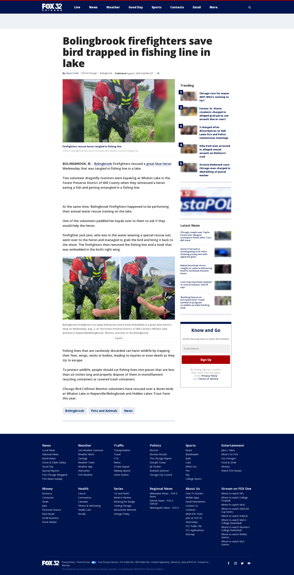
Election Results (158, 454)
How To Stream (194, 493)
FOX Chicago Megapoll (54, 474)
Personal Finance (51, 509)
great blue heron (158, 164)
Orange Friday (121, 513)
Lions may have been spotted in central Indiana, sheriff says (196, 284)
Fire (188, 470)
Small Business (50, 518)
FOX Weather (85, 474)
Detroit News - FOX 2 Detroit (161, 502)
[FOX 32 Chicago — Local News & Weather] (53, 7)
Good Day (47, 466)
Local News (48, 450)
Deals (45, 501)
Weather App (85, 466)
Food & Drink (228, 462)
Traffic (119, 445)
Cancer (82, 493)
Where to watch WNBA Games (234, 536)
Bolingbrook (106, 73)
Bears (189, 450)
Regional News (161, 489)
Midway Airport (122, 470)
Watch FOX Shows (231, 470)
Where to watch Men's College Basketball (233, 521)
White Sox (191, 466)
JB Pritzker (155, 466)
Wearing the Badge (124, 501)
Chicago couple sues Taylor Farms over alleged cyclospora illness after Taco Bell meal (195, 236)
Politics (155, 445)
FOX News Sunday (52, 478)
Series (118, 489)
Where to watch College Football (234, 499)
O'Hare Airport (122, 466)
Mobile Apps (192, 497)
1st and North (121, 493)
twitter (242, 563)
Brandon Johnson (159, 470)
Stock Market (49, 522)
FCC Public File (194, 526)
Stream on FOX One (236, 489)
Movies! (225, 466)
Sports (191, 445)
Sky (187, 474)
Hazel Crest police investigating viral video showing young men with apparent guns (193, 252)
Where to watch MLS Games (232, 543)
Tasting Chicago (123, 505)
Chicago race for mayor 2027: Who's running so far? (214, 97)
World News (49, 458)
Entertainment (232, 445)
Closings (82, 458)
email (249, 563)
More (213, 7)
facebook (228, 563)
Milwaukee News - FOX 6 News (163, 495)
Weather (84, 445)
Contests (190, 509)
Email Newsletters (196, 501)
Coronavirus (84, 497)
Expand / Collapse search (250, 7)
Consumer (48, 497)
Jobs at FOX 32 (194, 518)
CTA (116, 458)
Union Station (121, 474)
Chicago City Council (161, 474)
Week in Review (122, 497)
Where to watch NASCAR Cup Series (235, 510)
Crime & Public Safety (54, 462)
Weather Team (86, 462)
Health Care (84, 509)
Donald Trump (158, 462)
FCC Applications (195, 530)
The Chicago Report (161, 458)
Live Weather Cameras (90, 450)
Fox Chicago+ (228, 458)
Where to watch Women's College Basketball (235, 528)
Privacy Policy (209, 375)
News (128, 411)
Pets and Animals (104, 411)
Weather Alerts (86, 454)
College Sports (194, 478)
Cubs (188, 462)
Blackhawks (192, 454)
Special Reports (50, 470)
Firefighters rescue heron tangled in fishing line (92, 146)
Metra (117, 462)
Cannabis (83, 501)
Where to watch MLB (233, 504)
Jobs (44, 505)
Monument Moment (125, 509)
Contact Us (192, 505)
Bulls (188, 458)
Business (47, 493)
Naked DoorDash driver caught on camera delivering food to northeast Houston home (196, 269)
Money (47, 489)
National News (50, 454)
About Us (193, 489)
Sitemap (190, 534)
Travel (117, 454)
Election (154, 450)
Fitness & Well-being (89, 505)
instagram (235, 563)
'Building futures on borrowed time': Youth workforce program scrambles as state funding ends (194, 302)
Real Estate (48, 513)
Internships (192, 522)
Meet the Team (194, 513)
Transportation (122, 450)
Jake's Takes (228, 450)
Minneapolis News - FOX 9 (164, 507)
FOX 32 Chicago (89, 73)
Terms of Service (208, 378)
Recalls (82, 513)
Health (83, 489)
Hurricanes (84, 470)
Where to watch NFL (232, 493)
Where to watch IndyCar (234, 516)
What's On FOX (229, 454)
